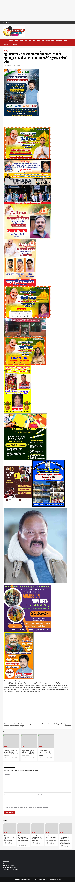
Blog (5, 50)
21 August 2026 (32, 757)
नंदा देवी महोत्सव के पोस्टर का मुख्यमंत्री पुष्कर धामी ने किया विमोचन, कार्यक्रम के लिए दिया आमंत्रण (45, 753)
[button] (4, 855)
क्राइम (21, 40)
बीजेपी (65, 40)
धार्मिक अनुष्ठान (59, 40)
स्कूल (26, 40)
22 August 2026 (14, 757)
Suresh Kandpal (8, 65)
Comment (7, 774)
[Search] (71, 40)
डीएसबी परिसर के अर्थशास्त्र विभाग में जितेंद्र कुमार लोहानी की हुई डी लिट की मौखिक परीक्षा (55, 723)
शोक (10, 44)
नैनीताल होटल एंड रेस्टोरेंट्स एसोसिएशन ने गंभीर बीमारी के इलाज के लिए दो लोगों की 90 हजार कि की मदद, (28, 753)
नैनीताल (16, 40)
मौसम (30, 40)
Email (40, 794)
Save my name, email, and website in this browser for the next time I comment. (27, 807)
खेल (43, 40)
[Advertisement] (37, 10)
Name (6, 794)
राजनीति (6, 44)
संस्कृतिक (15, 44)
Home (5, 40)
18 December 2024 (16, 65)
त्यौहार (52, 40)
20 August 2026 (49, 843)
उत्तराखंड (11, 40)
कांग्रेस (38, 40)
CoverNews (51, 879)
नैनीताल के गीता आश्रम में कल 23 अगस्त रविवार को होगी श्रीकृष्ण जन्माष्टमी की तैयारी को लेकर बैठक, (11, 753)
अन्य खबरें (47, 40)
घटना (34, 40)
